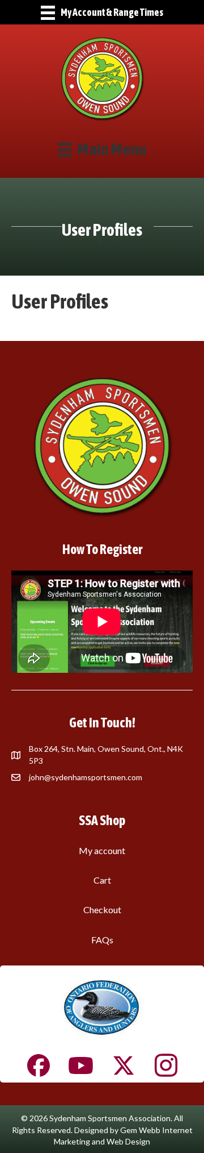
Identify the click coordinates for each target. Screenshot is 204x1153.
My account (102, 850)
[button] (38, 1065)
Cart (102, 880)
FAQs (102, 939)
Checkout (102, 909)
